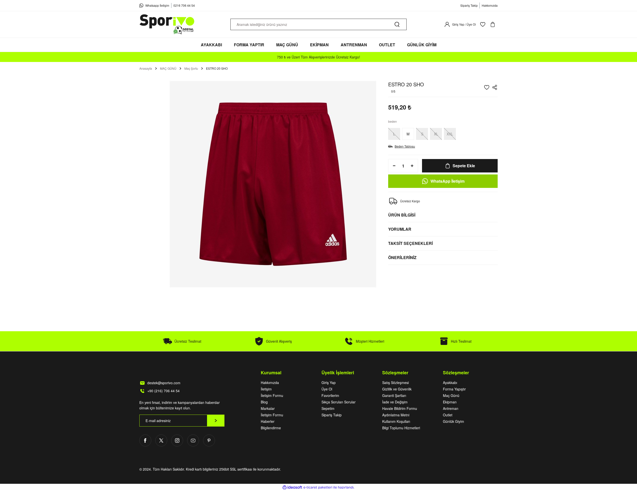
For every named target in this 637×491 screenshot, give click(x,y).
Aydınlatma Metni (395, 414)
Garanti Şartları (394, 395)
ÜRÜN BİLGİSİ (401, 215)
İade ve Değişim (395, 401)
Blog (264, 401)
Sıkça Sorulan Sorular (338, 401)
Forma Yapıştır (454, 388)
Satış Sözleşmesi (395, 382)
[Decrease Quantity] (392, 165)
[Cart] (494, 24)
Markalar (268, 408)
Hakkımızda (270, 382)
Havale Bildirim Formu (399, 408)
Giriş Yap (328, 382)
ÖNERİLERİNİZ (402, 257)
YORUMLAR (399, 229)
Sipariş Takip (331, 414)
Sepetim (327, 408)
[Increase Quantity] (413, 165)
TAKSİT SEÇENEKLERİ (410, 243)
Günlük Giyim (453, 421)
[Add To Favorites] (487, 87)
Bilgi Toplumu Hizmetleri (401, 427)
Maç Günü (451, 395)
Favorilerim (330, 395)
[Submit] (215, 421)
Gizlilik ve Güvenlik (397, 388)
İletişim (266, 388)
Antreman (450, 408)
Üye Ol (326, 388)
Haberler (267, 421)
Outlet (447, 414)
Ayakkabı (450, 382)
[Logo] (167, 24)
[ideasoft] (292, 487)
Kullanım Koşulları (396, 421)
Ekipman (450, 401)
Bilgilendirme (271, 427)
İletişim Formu (272, 395)
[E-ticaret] (317, 487)
